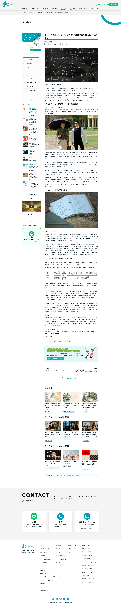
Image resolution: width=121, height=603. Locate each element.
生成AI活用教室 (86, 558)
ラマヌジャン (64, 341)
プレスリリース (60, 563)
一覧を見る (31, 100)
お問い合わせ (43, 570)
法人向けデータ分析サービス (89, 572)
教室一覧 (71, 552)
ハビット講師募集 (45, 559)
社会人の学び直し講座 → (73, 475)
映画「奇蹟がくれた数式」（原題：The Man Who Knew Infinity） (62, 109)
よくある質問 (44, 563)
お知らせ (58, 545)
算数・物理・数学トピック (69, 411)
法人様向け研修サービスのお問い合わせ (50, 577)
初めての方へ (44, 552)
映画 (70, 341)
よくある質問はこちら (67, 499)
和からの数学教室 (86, 548)
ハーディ (51, 341)
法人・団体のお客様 (87, 568)
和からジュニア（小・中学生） (90, 562)
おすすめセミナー (27, 94)
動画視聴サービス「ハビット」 (90, 579)
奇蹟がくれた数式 (57, 341)
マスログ (58, 549)
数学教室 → (62, 475)
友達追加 (102, 4)
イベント (58, 552)
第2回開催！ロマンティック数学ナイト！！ (57, 370)
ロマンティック (48, 467)
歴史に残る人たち (27, 75)
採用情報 (42, 556)
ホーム (42, 545)
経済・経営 (47, 411)
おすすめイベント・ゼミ (29, 90)
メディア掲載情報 (61, 559)
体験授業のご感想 (61, 556)
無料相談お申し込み (45, 573)
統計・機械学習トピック (29, 63)
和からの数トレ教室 (87, 555)
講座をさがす (72, 545)
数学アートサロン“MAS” (88, 582)
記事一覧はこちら (71, 379)
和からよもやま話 (48, 41)
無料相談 (113, 4)
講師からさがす (73, 549)
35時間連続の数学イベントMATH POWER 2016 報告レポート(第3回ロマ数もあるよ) (85, 371)
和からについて (44, 549)
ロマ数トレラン (86, 575)
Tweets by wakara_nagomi (29, 225)
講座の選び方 (85, 545)
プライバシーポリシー (45, 583)
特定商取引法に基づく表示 (46, 580)
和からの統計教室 (86, 552)
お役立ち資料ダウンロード (46, 591)
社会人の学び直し (86, 565)
